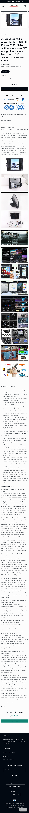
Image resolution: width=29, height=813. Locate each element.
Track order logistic (8, 759)
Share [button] (4, 706)
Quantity (3, 75)
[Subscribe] (24, 770)
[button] (3, 6)
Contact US (6, 756)
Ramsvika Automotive (14, 803)
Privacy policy (21, 805)
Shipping (10, 66)
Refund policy (13, 805)
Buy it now (14, 88)
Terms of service (11, 807)
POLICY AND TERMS (9, 752)
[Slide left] (11, 31)
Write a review (14, 721)
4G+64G (5, 71)
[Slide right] (18, 31)
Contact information (15, 809)
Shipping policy (19, 807)
